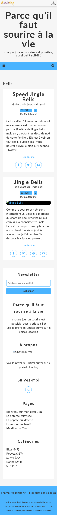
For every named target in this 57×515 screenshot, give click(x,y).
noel (36, 104)
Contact (20, 506)
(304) (13, 457)
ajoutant (16, 104)
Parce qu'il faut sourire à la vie (28, 30)
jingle (29, 104)
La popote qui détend (19, 420)
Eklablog (51, 493)
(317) (14, 453)
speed (42, 104)
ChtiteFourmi (34, 327)
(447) (12, 449)
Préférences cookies (43, 511)
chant (23, 187)
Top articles (9, 506)
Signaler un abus (34, 506)
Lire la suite (28, 157)
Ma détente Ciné (17, 428)
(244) (14, 462)
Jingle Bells (28, 182)
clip (29, 187)
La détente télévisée (19, 416)
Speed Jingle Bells (28, 97)
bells (24, 104)
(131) (12, 466)
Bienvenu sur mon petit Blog (24, 412)
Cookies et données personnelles (18, 511)
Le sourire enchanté (18, 424)
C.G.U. (47, 506)
